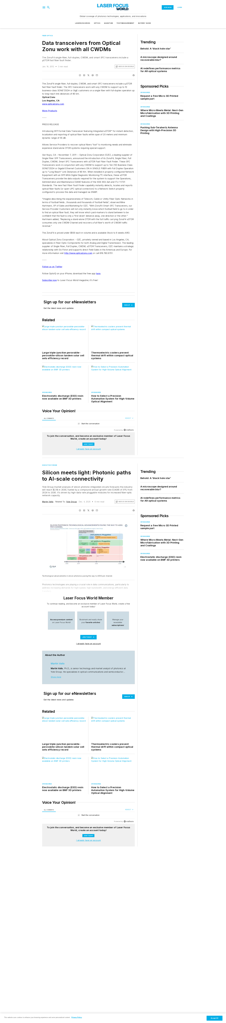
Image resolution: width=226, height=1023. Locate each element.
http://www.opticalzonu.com (78, 253)
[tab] (49, 418)
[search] (48, 7)
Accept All (214, 1018)
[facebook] (80, 75)
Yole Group (71, 501)
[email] (97, 75)
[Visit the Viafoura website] (129, 430)
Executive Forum (49, 465)
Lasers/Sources (82, 23)
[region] (88, 424)
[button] (44, 7)
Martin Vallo (47, 501)
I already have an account (88, 449)
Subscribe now (49, 280)
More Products (49, 110)
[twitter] (88, 75)
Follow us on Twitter (52, 266)
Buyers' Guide (144, 23)
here (98, 273)
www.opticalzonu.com (53, 104)
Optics (97, 23)
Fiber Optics (47, 35)
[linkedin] (84, 75)
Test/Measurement (125, 23)
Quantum (108, 23)
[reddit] (92, 75)
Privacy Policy (76, 1017)
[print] (133, 75)
